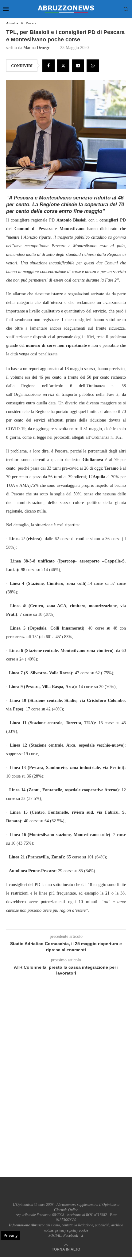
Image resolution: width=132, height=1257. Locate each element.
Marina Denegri (37, 47)
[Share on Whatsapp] (93, 65)
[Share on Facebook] (48, 65)
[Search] (126, 9)
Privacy (10, 1235)
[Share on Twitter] (63, 65)
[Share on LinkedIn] (78, 65)
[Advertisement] (66, 1083)
